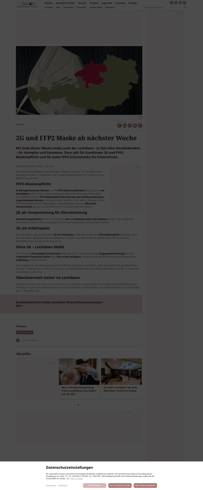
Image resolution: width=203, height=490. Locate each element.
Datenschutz (51, 485)
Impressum (62, 485)
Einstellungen (94, 485)
